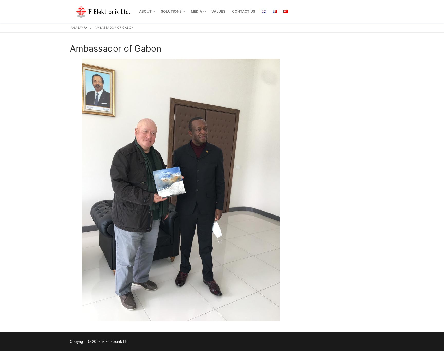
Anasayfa (79, 28)
